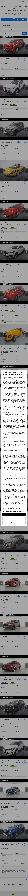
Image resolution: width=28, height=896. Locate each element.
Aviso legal (15, 511)
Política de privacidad (7, 511)
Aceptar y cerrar (14, 514)
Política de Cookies (15, 388)
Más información (14, 518)
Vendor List (21, 511)
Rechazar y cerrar (14, 522)
